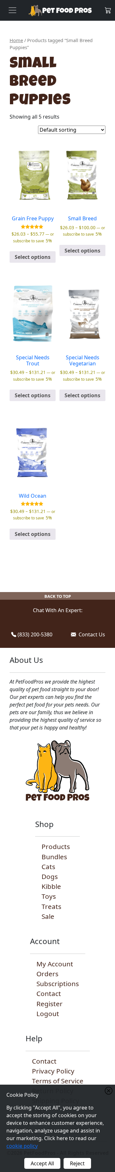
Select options (32, 256)
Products (56, 846)
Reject (77, 1163)
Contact (48, 993)
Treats (51, 906)
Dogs (50, 876)
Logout (47, 1013)
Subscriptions (57, 983)
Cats (48, 866)
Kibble (51, 886)
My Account (54, 963)
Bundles (54, 856)
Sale (48, 916)
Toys (49, 896)
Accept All (42, 1163)
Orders (47, 973)
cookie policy (22, 1145)
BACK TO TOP (57, 596)
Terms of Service (57, 1080)
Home (16, 40)
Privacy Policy (53, 1070)
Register (49, 1003)
